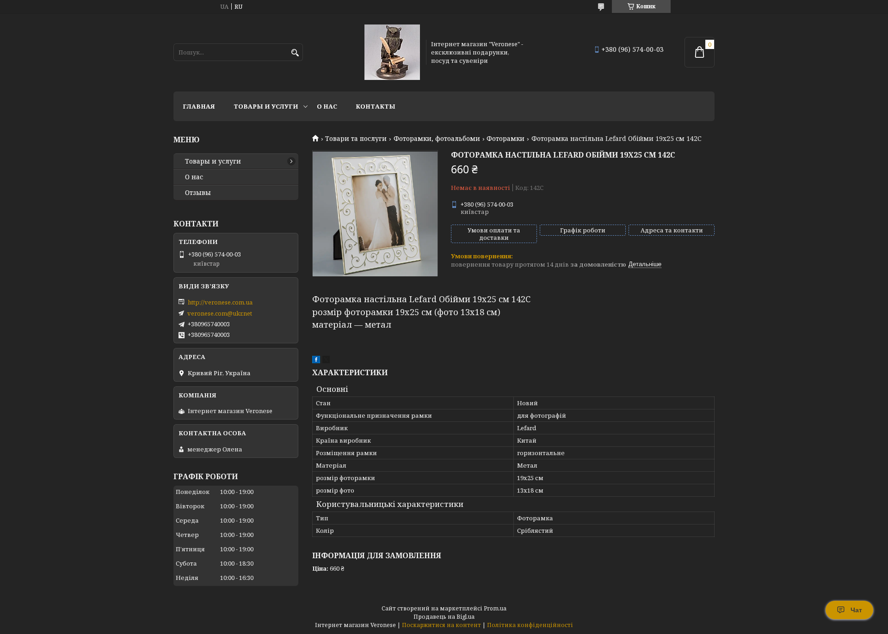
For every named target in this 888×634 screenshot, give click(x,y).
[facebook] (316, 361)
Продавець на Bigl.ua (444, 617)
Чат (856, 610)
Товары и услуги (266, 106)
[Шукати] (295, 53)
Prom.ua (495, 608)
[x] (326, 361)
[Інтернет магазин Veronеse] (392, 52)
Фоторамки (505, 138)
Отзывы (198, 193)
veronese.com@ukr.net (219, 313)
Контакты (375, 106)
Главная (199, 106)
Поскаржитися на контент (441, 625)
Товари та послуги (356, 138)
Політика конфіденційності (530, 625)
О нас (327, 106)
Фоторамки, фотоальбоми (437, 138)
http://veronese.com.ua (220, 302)
